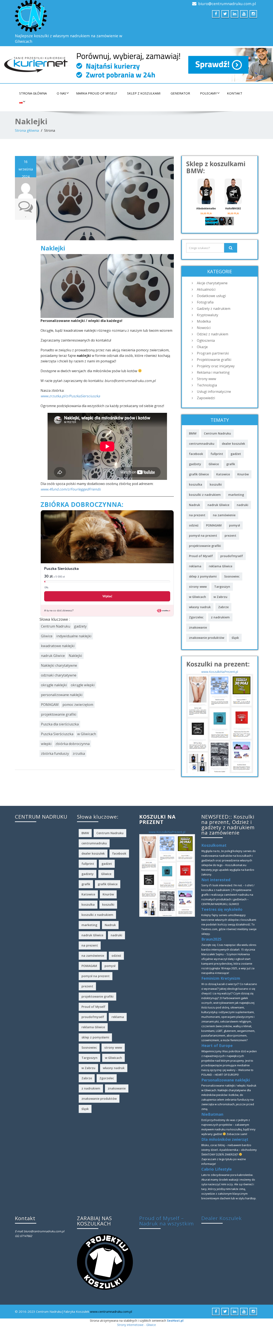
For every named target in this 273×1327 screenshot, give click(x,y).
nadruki (242, 505)
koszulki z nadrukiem (205, 495)
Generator (180, 93)
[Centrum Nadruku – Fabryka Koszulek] (74, 16)
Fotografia (205, 302)
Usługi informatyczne (214, 391)
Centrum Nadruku (55, 626)
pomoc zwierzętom (77, 704)
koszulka (195, 484)
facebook (196, 454)
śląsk (235, 638)
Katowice (223, 474)
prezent (230, 535)
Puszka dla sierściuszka (60, 724)
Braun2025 (211, 939)
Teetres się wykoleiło (222, 909)
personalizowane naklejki (62, 694)
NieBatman (212, 1114)
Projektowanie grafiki (214, 359)
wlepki (46, 743)
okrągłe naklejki (54, 685)
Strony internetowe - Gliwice (136, 1325)
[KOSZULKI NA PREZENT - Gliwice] (219, 723)
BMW (192, 433)
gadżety (80, 626)
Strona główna (33, 93)
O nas (61, 93)
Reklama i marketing (213, 372)
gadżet (236, 454)
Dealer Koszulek (221, 1218)
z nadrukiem (220, 617)
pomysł (234, 525)
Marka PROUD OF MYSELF (96, 93)
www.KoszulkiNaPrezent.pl (219, 672)
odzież (194, 525)
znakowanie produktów (206, 638)
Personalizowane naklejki (225, 1079)
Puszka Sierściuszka (57, 734)
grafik (230, 464)
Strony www (206, 379)
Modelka (204, 321)
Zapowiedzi (206, 398)
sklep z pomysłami (203, 576)
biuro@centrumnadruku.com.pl (227, 3)
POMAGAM (50, 704)
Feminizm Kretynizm (220, 978)
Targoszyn (222, 587)
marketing (236, 495)
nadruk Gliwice (53, 655)
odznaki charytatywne (58, 675)
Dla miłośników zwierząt (224, 1139)
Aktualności (206, 289)
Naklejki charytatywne (59, 665)
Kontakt (234, 93)
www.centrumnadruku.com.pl (111, 1311)
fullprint (217, 454)
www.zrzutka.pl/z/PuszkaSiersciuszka (70, 396)
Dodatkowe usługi (211, 296)
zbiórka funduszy (55, 753)
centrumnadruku (201, 444)
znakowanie (198, 627)
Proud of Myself (201, 556)
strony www (198, 587)
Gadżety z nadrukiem (213, 308)
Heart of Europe (217, 1045)
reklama (195, 566)
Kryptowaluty (207, 315)
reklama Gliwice (220, 566)
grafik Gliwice (199, 474)
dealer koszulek (233, 444)
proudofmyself (231, 556)
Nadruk (194, 505)
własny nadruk (200, 607)
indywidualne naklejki (73, 636)
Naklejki (53, 248)
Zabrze (223, 607)
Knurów (243, 474)
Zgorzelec (196, 617)
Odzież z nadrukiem (212, 334)
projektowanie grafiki (58, 714)
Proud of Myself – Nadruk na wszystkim (166, 1221)
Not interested (215, 879)
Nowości (204, 328)
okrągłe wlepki (83, 685)
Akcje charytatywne (212, 283)
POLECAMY (208, 93)
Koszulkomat (214, 845)
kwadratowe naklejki (58, 645)
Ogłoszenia (206, 340)
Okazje (202, 347)
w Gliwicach (86, 734)
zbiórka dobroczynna (72, 743)
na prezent (197, 515)
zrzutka (79, 753)
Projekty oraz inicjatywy (216, 366)
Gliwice (46, 636)
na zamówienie (224, 515)
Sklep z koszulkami (144, 93)
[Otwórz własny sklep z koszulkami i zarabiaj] (105, 1261)
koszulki (216, 484)
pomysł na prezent (203, 535)
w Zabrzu (220, 597)
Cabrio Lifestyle (216, 1169)
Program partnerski (213, 353)
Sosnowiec (232, 576)
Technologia (207, 385)
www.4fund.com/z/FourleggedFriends (71, 489)
